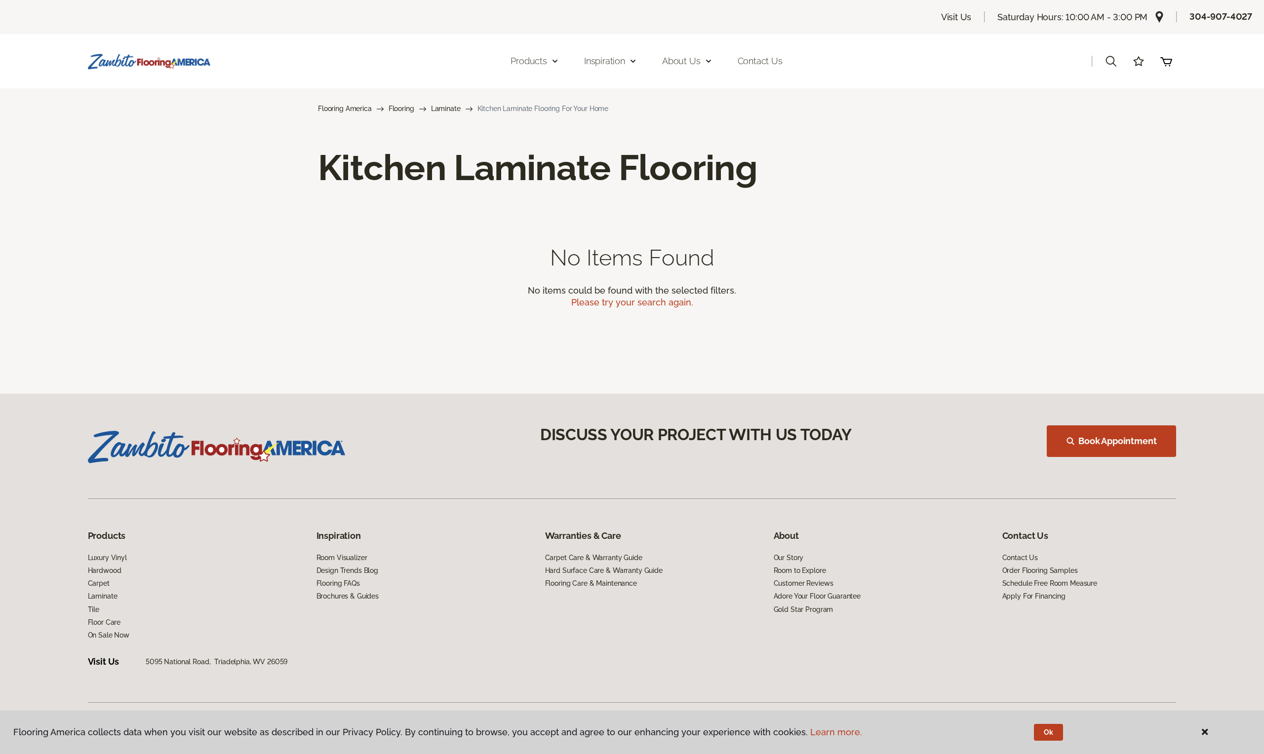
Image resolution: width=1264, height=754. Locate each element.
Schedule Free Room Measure (1049, 583)
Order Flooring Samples (1040, 570)
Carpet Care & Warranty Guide (593, 558)
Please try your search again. (632, 302)
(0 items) (1166, 61)
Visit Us (956, 17)
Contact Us (760, 61)
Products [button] (529, 61)
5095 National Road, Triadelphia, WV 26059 (216, 662)
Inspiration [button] (604, 61)
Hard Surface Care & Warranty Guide (604, 570)
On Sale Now (108, 635)
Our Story (789, 558)
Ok (1048, 732)
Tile (93, 609)
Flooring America (345, 109)
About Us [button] (681, 61)
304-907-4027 (1220, 16)
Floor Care (104, 622)
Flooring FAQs (338, 583)
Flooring (401, 109)
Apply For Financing (1034, 596)
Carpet (99, 583)
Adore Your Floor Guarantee (817, 596)
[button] (1111, 61)
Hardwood (104, 570)
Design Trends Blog (347, 570)
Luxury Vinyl (107, 558)
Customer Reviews (803, 583)
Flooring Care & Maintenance (591, 583)
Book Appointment (1117, 441)
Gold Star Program (803, 609)
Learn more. (836, 732)
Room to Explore (800, 570)
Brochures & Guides (347, 596)
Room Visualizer (341, 558)
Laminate (446, 109)
